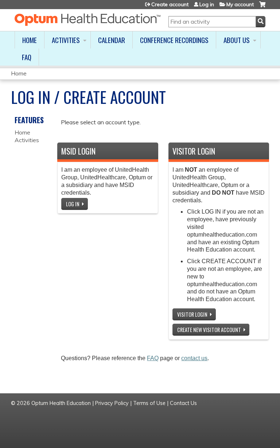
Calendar (111, 40)
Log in (206, 4)
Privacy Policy (112, 403)
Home (29, 40)
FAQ (26, 57)
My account (240, 4)
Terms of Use (149, 403)
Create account (169, 4)
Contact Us (183, 403)
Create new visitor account (209, 330)
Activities (66, 40)
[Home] (87, 19)
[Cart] (262, 7)
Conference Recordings (174, 40)
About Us (236, 40)
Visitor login (192, 314)
